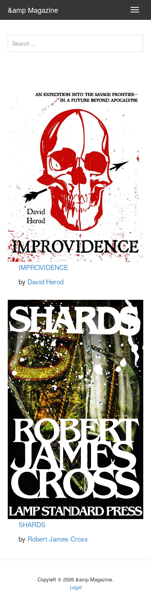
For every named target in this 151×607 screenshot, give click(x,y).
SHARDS (32, 524)
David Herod (45, 281)
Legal (76, 587)
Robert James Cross (57, 538)
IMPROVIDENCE (43, 267)
